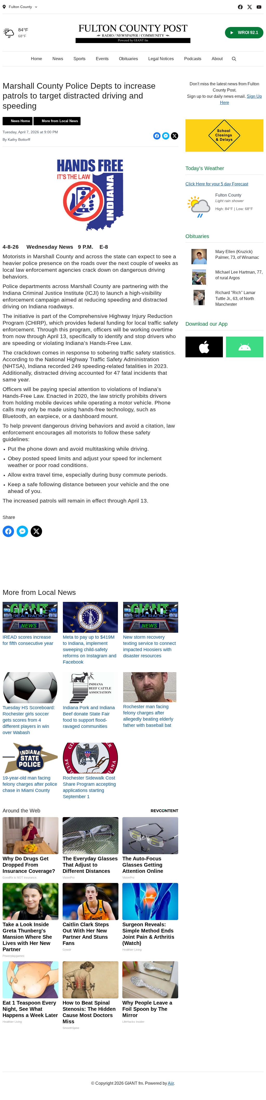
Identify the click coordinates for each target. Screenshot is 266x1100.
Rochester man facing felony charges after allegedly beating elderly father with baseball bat (148, 716)
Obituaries (128, 59)
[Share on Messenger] (165, 136)
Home (36, 59)
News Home (20, 121)
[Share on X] (174, 136)
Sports (79, 59)
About (217, 59)
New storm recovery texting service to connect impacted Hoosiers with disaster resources (149, 646)
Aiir (171, 1083)
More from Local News (60, 121)
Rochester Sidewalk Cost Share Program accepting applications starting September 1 (89, 787)
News (57, 59)
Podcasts (192, 59)
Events (102, 59)
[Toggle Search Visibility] (234, 59)
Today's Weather (204, 168)
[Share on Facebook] (157, 136)
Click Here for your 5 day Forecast (216, 184)
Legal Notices (161, 59)
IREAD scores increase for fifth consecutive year (28, 640)
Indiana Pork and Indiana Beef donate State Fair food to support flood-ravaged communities (89, 717)
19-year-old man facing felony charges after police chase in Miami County (30, 784)
